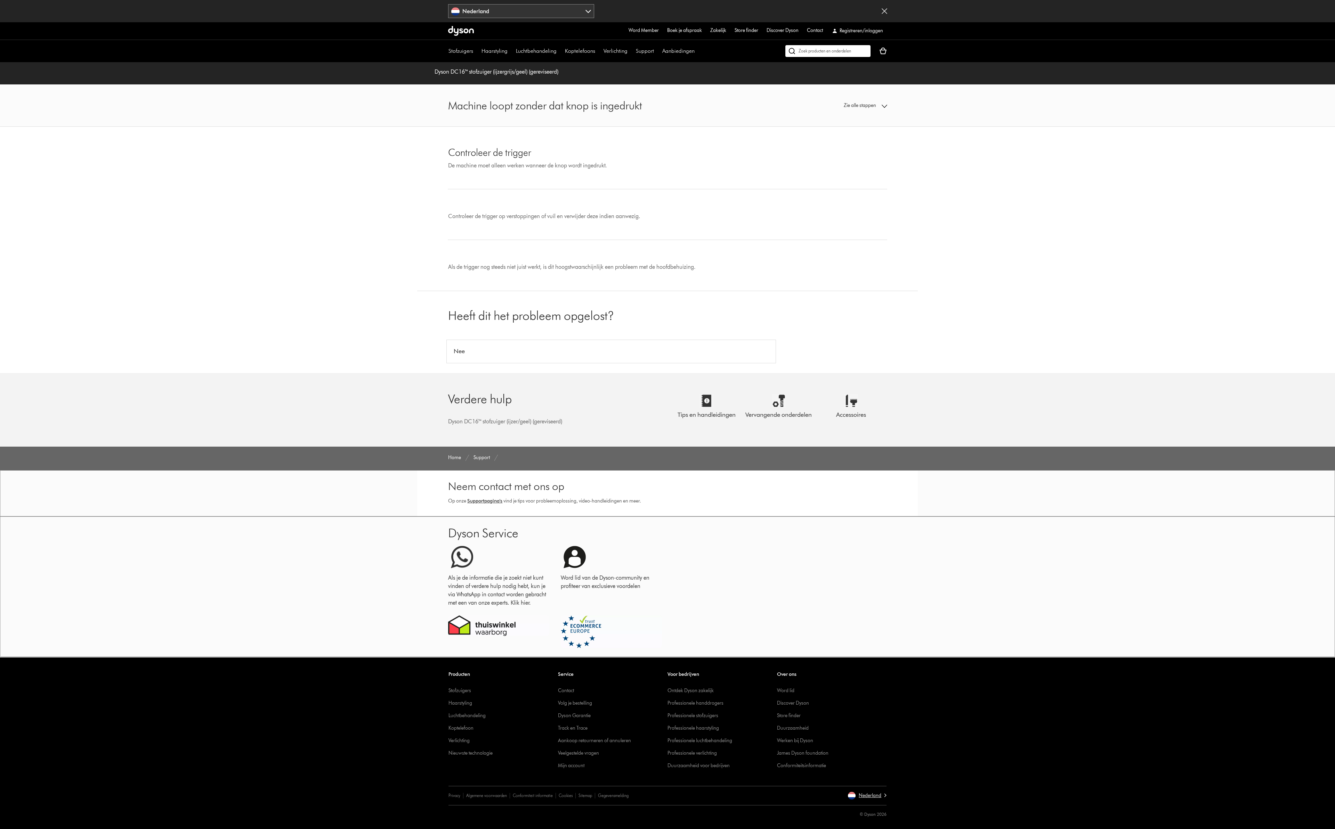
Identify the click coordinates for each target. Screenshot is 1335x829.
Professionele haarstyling (693, 728)
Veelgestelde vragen (578, 753)
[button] (836, 105)
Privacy (454, 795)
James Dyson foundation (802, 753)
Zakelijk (718, 30)
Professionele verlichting (692, 753)
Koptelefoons (580, 51)
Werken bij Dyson (795, 741)
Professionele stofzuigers (693, 716)
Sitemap (585, 795)
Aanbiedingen (678, 51)
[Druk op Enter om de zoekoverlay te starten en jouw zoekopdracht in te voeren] (828, 51)
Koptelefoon (461, 728)
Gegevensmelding (613, 795)
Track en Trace (573, 728)
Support (645, 51)
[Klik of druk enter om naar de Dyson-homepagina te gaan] (461, 31)
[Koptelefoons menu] (598, 51)
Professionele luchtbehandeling (700, 741)
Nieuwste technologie (470, 753)
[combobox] (521, 11)
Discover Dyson (783, 30)
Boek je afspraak (684, 30)
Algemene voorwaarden (486, 795)
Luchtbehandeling (536, 51)
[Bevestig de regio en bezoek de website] (884, 11)
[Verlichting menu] (631, 51)
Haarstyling (495, 51)
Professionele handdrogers (695, 703)
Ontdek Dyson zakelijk (691, 691)
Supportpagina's (484, 501)
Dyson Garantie (574, 716)
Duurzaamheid (793, 728)
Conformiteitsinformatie (801, 766)
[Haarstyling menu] (511, 51)
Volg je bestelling (575, 703)
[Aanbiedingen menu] (698, 51)
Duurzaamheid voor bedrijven (699, 766)
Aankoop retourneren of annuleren (594, 741)
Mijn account (571, 766)
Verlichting (616, 51)
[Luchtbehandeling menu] (560, 51)
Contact (815, 30)
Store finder (746, 30)
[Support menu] (657, 51)
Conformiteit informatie (533, 795)
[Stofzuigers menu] (476, 51)
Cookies (566, 795)
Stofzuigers (460, 51)
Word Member (644, 30)
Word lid (785, 691)
